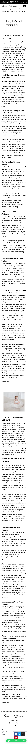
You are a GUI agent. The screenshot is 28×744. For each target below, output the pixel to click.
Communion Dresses (8, 427)
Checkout (4, 731)
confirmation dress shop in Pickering (13, 48)
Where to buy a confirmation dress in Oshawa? (13, 452)
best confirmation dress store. (13, 43)
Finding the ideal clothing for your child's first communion (12, 58)
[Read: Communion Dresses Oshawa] (14, 402)
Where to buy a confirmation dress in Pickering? (13, 69)
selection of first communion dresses (13, 450)
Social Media (16, 730)
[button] (24, 6)
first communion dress (17, 63)
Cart (3, 732)
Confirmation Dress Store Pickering (13, 50)
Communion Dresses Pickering (12, 37)
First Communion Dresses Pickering (13, 65)
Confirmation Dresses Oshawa (12, 436)
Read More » (5, 382)
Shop (3, 734)
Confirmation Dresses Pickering (11, 52)
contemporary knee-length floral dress (12, 438)
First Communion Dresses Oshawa (13, 424)
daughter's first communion (10, 53)
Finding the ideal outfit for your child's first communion (13, 61)
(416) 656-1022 (14, 720)
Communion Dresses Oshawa (12, 418)
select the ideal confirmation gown (9, 448)
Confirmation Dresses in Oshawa (12, 434)
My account (5, 729)
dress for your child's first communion (12, 54)
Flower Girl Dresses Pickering (10, 67)
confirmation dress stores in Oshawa (12, 432)
